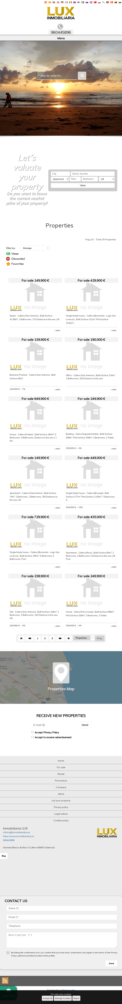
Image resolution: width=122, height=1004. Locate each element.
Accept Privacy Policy (47, 732)
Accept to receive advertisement (53, 737)
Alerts (61, 793)
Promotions (61, 780)
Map (4, 856)
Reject (76, 998)
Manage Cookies (63, 998)
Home (61, 760)
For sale (61, 767)
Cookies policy (61, 820)
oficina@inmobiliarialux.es (16, 832)
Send (84, 725)
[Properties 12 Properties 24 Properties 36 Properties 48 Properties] (83, 638)
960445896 (8, 840)
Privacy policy (61, 807)
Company (61, 787)
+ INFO (57, 330)
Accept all (47, 998)
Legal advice (61, 813)
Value (83, 185)
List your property (61, 800)
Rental (61, 774)
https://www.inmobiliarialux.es (18, 836)
